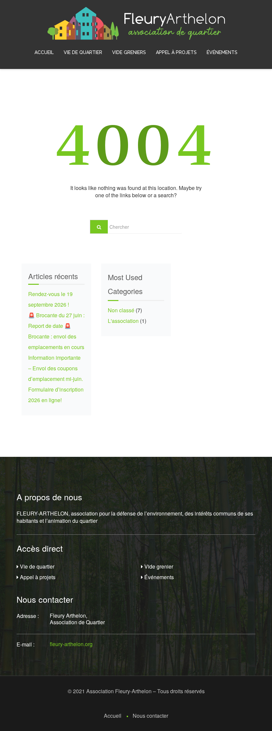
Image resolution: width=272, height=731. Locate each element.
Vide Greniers (129, 52)
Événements (222, 52)
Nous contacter (150, 715)
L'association (123, 321)
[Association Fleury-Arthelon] (136, 23)
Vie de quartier (83, 52)
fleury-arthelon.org (71, 644)
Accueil (44, 52)
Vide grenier (158, 566)
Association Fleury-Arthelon (119, 691)
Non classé (121, 310)
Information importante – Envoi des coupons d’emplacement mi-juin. (55, 368)
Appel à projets (176, 52)
